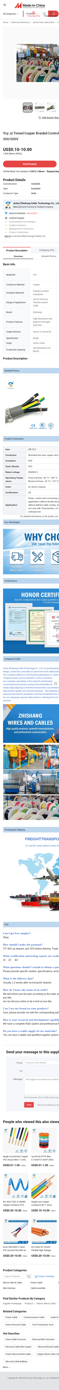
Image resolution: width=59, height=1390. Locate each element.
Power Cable (36, 1282)
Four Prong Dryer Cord (42, 1324)
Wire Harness (9, 1288)
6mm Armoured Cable (15, 1324)
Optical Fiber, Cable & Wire (43, 22)
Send (29, 1104)
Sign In (8, 236)
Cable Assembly (38, 1288)
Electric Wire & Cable (12, 1282)
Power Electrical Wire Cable (18, 1354)
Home (5, 22)
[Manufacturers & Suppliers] (29, 5)
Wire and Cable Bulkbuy (16, 1361)
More (5, 1367)
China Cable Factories (15, 1339)
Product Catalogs (45, 1276)
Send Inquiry (30, 163)
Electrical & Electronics (20, 22)
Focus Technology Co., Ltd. (38, 1378)
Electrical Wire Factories (43, 1339)
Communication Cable (34, 1317)
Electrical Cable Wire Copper (18, 1346)
